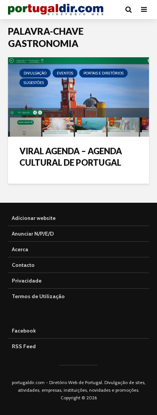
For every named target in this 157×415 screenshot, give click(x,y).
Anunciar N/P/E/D (33, 233)
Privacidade (27, 280)
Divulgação (35, 73)
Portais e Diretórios (103, 73)
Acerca (20, 249)
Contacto (23, 265)
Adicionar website (34, 218)
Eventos (65, 73)
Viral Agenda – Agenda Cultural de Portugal (70, 157)
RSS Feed (24, 346)
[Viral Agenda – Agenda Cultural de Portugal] (78, 96)
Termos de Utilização (38, 296)
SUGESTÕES (34, 82)
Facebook (24, 330)
